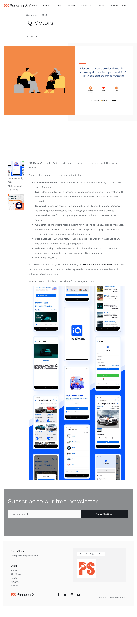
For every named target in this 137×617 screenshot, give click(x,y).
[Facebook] (58, 594)
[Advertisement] (68, 140)
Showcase (31, 36)
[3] (16, 195)
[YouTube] (78, 594)
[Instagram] (71, 594)
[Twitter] (65, 594)
